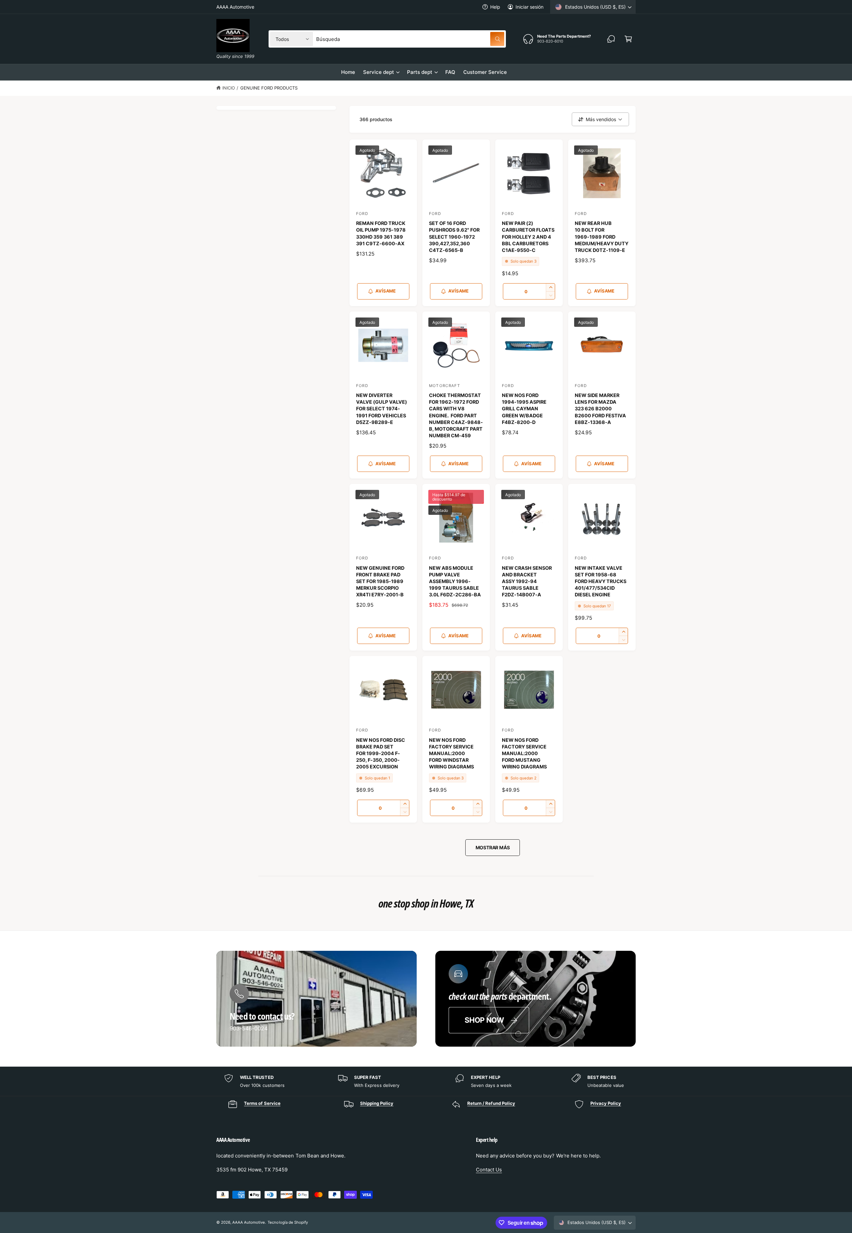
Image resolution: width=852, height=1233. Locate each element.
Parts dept (419, 72)
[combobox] (410, 39)
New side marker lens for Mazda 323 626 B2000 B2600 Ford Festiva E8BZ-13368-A (600, 408)
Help (495, 7)
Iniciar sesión (529, 7)
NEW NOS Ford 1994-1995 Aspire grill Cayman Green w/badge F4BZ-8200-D (524, 408)
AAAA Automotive (248, 1222)
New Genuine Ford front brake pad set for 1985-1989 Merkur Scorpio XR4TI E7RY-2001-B (380, 581)
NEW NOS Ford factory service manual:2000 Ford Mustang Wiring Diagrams (524, 753)
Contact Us (489, 1169)
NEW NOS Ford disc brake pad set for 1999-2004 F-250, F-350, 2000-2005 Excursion (380, 753)
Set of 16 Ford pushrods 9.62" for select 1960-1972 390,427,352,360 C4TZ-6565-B (454, 236)
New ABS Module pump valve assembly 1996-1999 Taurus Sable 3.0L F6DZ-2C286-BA (455, 581)
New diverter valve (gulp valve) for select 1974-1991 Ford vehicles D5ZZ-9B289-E (381, 408)
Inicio (228, 88)
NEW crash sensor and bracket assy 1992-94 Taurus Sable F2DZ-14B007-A (527, 581)
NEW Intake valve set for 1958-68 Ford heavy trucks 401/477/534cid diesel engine (600, 581)
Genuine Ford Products (269, 88)
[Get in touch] (611, 39)
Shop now (484, 1020)
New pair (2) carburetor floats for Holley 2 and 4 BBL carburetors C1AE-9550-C (528, 236)
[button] (628, 39)
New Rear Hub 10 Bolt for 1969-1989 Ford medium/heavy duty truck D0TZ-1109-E (601, 236)
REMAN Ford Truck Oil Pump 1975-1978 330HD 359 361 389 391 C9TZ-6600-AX (381, 233)
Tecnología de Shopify (288, 1222)
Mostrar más (493, 847)
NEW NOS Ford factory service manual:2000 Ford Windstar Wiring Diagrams (451, 753)
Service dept (378, 72)
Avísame (385, 291)
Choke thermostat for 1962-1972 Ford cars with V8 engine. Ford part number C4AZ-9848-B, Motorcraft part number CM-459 (456, 415)
